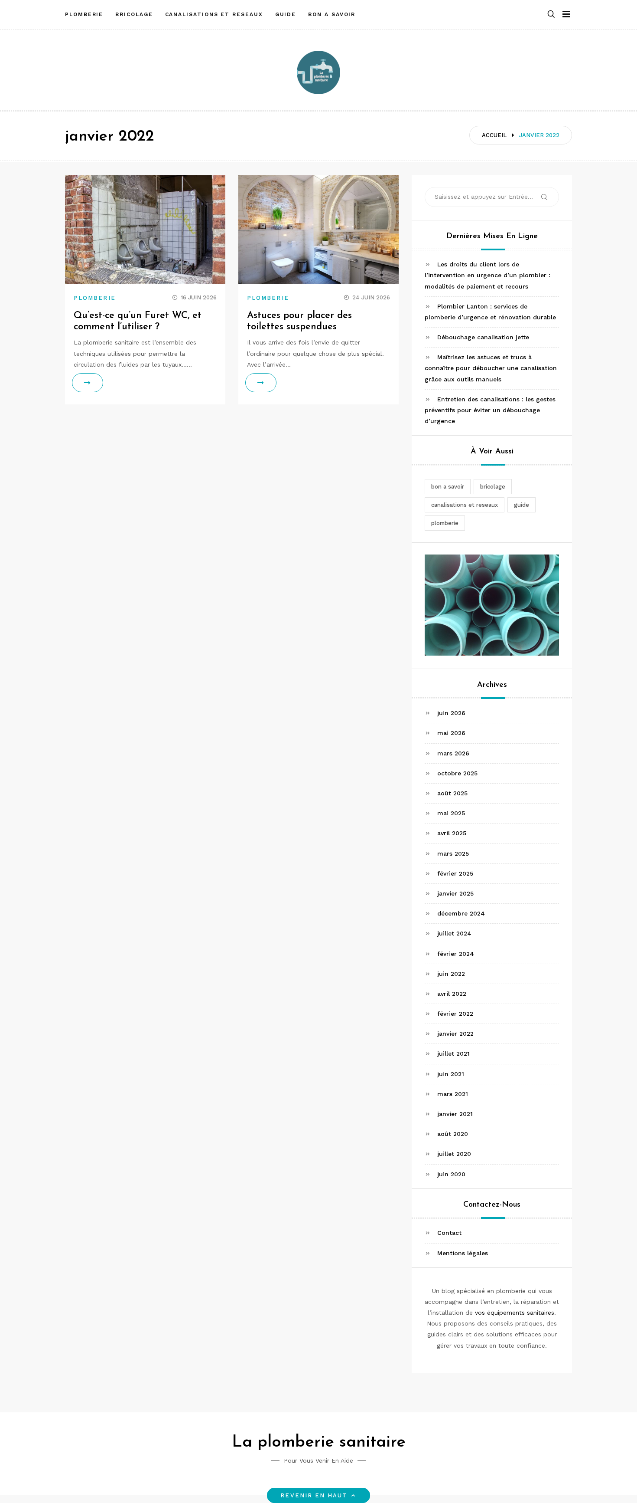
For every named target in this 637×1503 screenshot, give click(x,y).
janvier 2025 (455, 893)
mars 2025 (453, 853)
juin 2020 (451, 1174)
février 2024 (455, 953)
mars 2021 (452, 1093)
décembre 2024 (461, 913)
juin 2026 (451, 712)
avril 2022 (451, 993)
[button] (551, 14)
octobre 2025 (457, 773)
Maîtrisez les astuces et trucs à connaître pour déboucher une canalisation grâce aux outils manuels (491, 368)
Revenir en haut (313, 1495)
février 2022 (455, 1013)
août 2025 (452, 793)
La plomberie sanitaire (319, 1442)
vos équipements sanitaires (514, 1312)
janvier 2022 (455, 1033)
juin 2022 (451, 973)
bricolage (134, 14)
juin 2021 (450, 1073)
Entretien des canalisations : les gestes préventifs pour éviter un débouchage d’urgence (490, 410)
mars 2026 (453, 753)
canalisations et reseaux (214, 14)
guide (285, 14)
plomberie (84, 14)
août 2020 (452, 1133)
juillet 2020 (454, 1153)
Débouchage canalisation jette (483, 337)
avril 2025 (451, 833)
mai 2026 (451, 732)
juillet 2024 (454, 933)
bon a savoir (331, 14)
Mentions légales (462, 1253)
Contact (449, 1232)
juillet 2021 (453, 1053)
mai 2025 (451, 813)
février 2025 (455, 873)
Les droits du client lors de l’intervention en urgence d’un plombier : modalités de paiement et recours (487, 275)
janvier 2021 (455, 1113)
